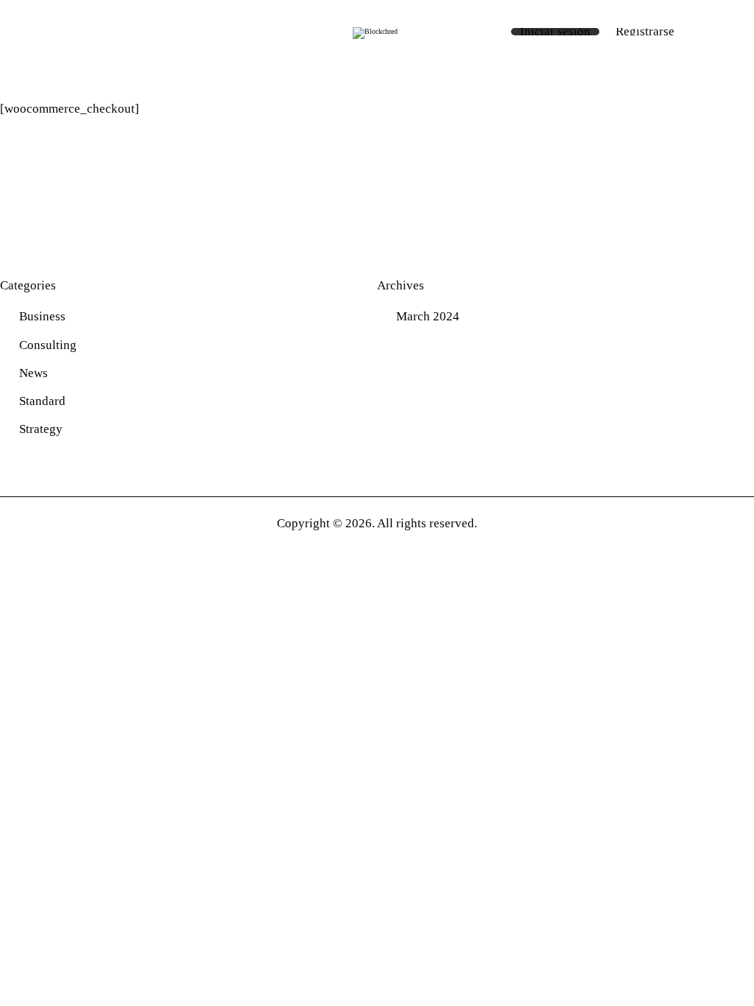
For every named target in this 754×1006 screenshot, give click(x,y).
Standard (42, 401)
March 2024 (427, 316)
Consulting (48, 345)
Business (42, 316)
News (33, 373)
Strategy (41, 429)
